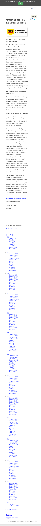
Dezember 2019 (13, 377)
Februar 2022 (13, 328)
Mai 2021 (11, 345)
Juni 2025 (12, 262)
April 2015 (12, 474)
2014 (8, 481)
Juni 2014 (12, 492)
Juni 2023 (12, 303)
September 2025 (14, 258)
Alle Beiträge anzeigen (10, 509)
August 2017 (12, 425)
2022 (8, 313)
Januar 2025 (12, 270)
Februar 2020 (13, 370)
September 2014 (14, 487)
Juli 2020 (11, 363)
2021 (8, 333)
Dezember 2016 (13, 440)
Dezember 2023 (13, 295)
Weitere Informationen (29, 1)
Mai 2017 (11, 429)
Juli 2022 (11, 320)
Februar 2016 (13, 455)
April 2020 (12, 367)
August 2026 (12, 238)
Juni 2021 (12, 343)
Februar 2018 (13, 413)
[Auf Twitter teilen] (34, 19)
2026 (8, 237)
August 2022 (12, 319)
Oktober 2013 (13, 504)
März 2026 (12, 246)
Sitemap (8, 518)
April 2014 (12, 495)
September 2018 (14, 402)
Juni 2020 (12, 364)
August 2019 (12, 383)
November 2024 (13, 276)
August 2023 (12, 300)
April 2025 (12, 265)
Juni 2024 (12, 284)
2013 (8, 503)
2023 (8, 293)
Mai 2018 (11, 408)
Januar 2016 (12, 457)
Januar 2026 (12, 249)
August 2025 (12, 260)
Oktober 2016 (13, 443)
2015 (8, 460)
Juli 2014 (11, 490)
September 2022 (14, 317)
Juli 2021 (11, 342)
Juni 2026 (12, 241)
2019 (8, 375)
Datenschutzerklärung (12, 517)
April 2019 (12, 388)
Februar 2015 (13, 476)
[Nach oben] (9, 235)
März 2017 (12, 432)
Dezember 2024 (13, 275)
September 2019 (14, 381)
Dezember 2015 (13, 462)
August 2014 (12, 489)
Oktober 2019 (13, 380)
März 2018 (12, 411)
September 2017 (14, 424)
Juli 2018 (11, 405)
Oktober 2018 (13, 401)
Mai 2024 (11, 285)
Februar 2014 (13, 498)
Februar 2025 (13, 268)
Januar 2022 (12, 329)
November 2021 (13, 336)
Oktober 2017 (13, 422)
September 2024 (14, 279)
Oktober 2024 (13, 278)
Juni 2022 (12, 322)
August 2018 (12, 404)
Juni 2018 (12, 407)
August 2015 (12, 468)
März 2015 (12, 475)
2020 (8, 354)
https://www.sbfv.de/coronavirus (16, 198)
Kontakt (8, 514)
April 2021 (12, 346)
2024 (8, 273)
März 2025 (12, 267)
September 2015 (14, 466)
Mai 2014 (11, 493)
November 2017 (13, 421)
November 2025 (13, 255)
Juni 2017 (12, 428)
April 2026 (12, 244)
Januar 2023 (12, 309)
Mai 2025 (11, 264)
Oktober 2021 (13, 337)
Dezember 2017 (13, 419)
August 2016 (12, 446)
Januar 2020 (12, 372)
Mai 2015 (11, 472)
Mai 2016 (11, 451)
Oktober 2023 (13, 298)
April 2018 (12, 410)
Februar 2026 (13, 247)
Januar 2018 (12, 414)
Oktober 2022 (13, 316)
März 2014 (12, 496)
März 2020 (12, 369)
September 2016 (14, 445)
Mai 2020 (11, 366)
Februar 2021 (13, 349)
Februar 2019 (13, 391)
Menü (33, 16)
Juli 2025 (11, 261)
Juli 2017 (11, 426)
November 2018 (13, 399)
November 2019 (13, 378)
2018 (8, 396)
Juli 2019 (11, 384)
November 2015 (13, 463)
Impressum (9, 515)
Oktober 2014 (13, 486)
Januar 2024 (12, 290)
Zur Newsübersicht (11, 229)
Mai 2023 (11, 305)
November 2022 (13, 314)
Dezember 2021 (13, 334)
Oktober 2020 (13, 358)
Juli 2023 (11, 302)
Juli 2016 (11, 448)
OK (20, 3)
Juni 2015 (12, 471)
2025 (8, 252)
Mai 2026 (11, 243)
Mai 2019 (11, 387)
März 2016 (12, 454)
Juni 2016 (12, 449)
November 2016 (13, 442)
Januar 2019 (12, 393)
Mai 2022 (11, 323)
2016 (8, 439)
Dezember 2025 (13, 254)
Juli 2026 (11, 240)
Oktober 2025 (13, 257)
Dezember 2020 (13, 355)
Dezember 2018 (13, 398)
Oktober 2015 (13, 465)
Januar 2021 (12, 350)
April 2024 (12, 287)
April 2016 (12, 452)
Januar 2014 (12, 499)
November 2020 (13, 357)
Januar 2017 (12, 435)
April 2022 (12, 325)
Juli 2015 (11, 469)
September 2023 (14, 299)
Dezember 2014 (13, 483)
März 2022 (12, 326)
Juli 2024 (11, 282)
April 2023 (12, 306)
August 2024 (12, 281)
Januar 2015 (12, 478)
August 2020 (12, 361)
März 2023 (12, 308)
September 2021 (14, 339)
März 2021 (12, 348)
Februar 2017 (13, 434)
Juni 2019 (12, 386)
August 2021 (12, 340)
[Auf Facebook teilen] (32, 19)
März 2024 (12, 288)
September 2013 (14, 506)
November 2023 (13, 296)
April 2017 (12, 431)
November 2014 (13, 484)
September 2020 (14, 360)
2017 (8, 418)
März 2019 (12, 390)
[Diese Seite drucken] (30, 19)
